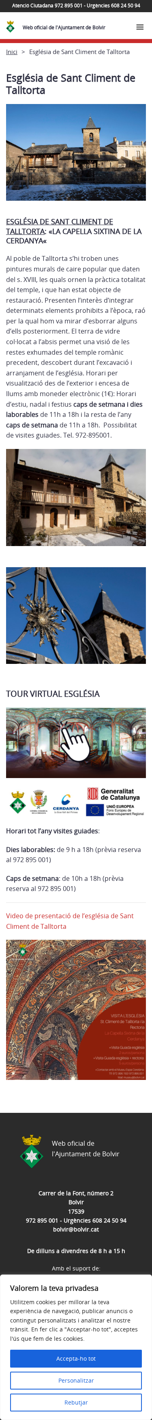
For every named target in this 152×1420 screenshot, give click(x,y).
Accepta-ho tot (76, 1358)
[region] (76, 1347)
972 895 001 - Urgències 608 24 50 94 (76, 1220)
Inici (11, 52)
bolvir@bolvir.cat (76, 1229)
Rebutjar (76, 1402)
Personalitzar (76, 1380)
